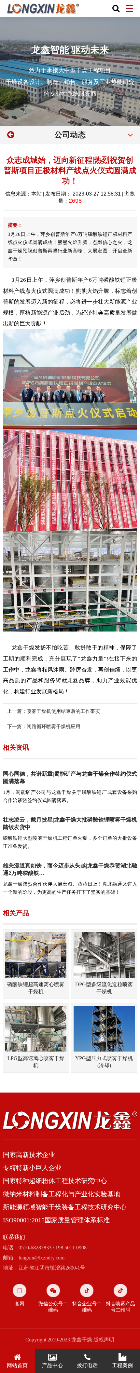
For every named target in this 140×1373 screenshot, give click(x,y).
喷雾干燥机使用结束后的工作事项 (63, 711)
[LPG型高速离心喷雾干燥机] (35, 1029)
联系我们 (14, 1237)
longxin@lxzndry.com (41, 1257)
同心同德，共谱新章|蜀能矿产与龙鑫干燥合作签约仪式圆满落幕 (70, 777)
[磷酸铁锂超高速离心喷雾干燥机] (35, 955)
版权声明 (103, 1339)
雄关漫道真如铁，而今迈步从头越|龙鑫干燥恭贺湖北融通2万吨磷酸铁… (70, 869)
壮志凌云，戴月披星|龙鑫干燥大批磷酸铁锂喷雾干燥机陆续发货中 (70, 823)
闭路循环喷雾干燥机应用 (53, 726)
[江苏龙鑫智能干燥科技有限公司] (43, 8)
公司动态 (70, 134)
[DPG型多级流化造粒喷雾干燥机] (104, 955)
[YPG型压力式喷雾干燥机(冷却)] (104, 1029)
